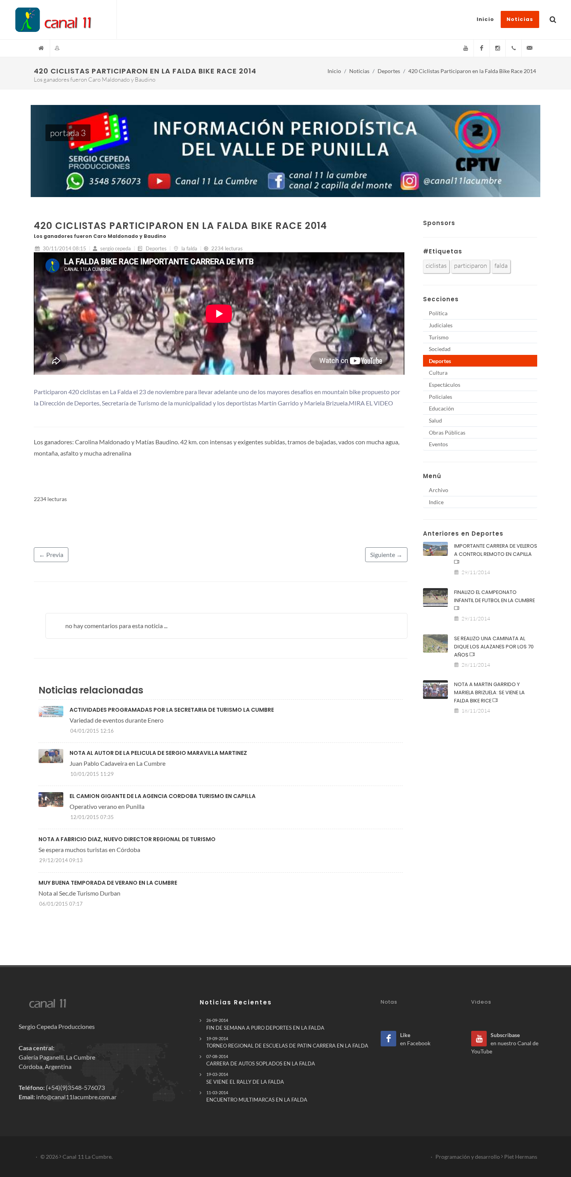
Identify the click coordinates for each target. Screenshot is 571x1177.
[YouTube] (466, 48)
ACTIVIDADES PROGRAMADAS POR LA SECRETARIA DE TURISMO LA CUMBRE (172, 710)
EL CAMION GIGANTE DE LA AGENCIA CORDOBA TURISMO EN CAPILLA (163, 796)
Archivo (438, 490)
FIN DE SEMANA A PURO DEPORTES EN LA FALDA (265, 1024)
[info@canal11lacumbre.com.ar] (529, 48)
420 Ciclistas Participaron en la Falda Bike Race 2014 (472, 71)
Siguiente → (386, 554)
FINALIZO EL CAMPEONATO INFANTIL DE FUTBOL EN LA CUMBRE (494, 596)
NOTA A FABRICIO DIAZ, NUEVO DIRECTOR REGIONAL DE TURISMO (127, 839)
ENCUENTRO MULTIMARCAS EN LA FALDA (256, 1096)
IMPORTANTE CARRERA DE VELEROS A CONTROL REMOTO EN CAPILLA (495, 550)
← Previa (51, 554)
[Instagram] (497, 48)
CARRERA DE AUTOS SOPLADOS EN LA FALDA (260, 1060)
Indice (436, 502)
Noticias (359, 71)
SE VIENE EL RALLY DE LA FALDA (245, 1078)
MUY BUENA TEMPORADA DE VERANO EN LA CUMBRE (107, 883)
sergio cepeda (115, 248)
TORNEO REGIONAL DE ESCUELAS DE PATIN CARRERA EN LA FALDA (287, 1042)
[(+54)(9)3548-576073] (513, 48)
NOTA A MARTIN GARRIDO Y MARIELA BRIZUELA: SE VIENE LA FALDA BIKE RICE (489, 692)
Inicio (334, 71)
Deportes (389, 71)
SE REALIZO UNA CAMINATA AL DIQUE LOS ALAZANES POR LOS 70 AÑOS (494, 646)
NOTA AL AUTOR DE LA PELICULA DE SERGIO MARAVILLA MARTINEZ (158, 753)
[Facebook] (481, 48)
